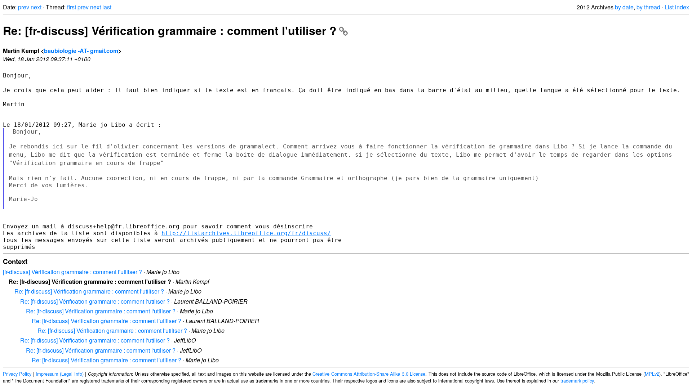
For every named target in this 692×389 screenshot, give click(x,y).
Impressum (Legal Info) (60, 373)
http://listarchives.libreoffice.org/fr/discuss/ (246, 233)
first (71, 7)
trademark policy (577, 380)
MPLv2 (652, 373)
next (36, 7)
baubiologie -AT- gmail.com (81, 50)
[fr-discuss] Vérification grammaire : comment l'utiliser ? (72, 272)
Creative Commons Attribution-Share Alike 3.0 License (368, 373)
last (106, 7)
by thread (648, 7)
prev (23, 7)
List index (677, 7)
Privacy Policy (17, 373)
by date (624, 7)
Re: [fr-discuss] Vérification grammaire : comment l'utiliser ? (170, 30)
